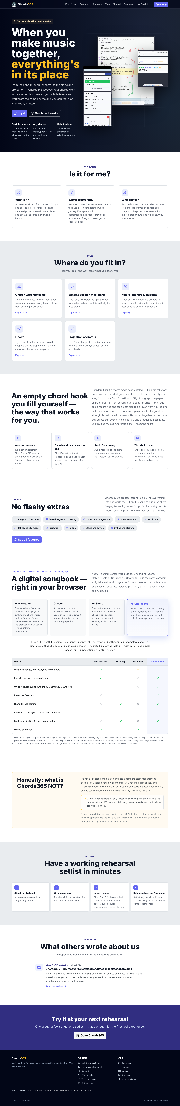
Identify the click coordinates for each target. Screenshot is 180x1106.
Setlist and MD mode (28, 528)
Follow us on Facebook (91, 1067)
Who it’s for (70, 4)
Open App (161, 4)
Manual (117, 4)
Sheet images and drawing (62, 519)
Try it (21, 113)
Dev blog (128, 4)
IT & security (87, 1083)
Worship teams (35, 1090)
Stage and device (95, 528)
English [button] (144, 4)
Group (72, 528)
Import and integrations (98, 519)
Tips (107, 4)
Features (84, 4)
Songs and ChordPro (28, 519)
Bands (48, 1090)
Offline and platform (124, 528)
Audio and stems (129, 519)
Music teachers (61, 1090)
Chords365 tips (128, 1079)
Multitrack (153, 519)
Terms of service (89, 1079)
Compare (97, 4)
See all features (28, 539)
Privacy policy (87, 1075)
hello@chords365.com (91, 1063)
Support (85, 1071)
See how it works (46, 113)
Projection (54, 528)
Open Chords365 (92, 1035)
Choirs (74, 1090)
